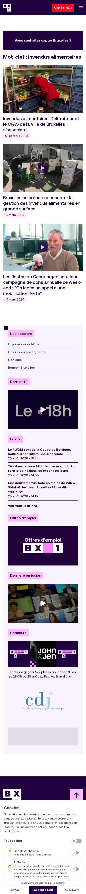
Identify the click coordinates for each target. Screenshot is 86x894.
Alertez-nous (63, 8)
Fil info (15, 439)
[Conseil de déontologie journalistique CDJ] (43, 701)
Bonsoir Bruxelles (21, 367)
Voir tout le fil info (22, 506)
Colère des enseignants (27, 352)
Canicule (15, 360)
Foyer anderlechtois (23, 344)
